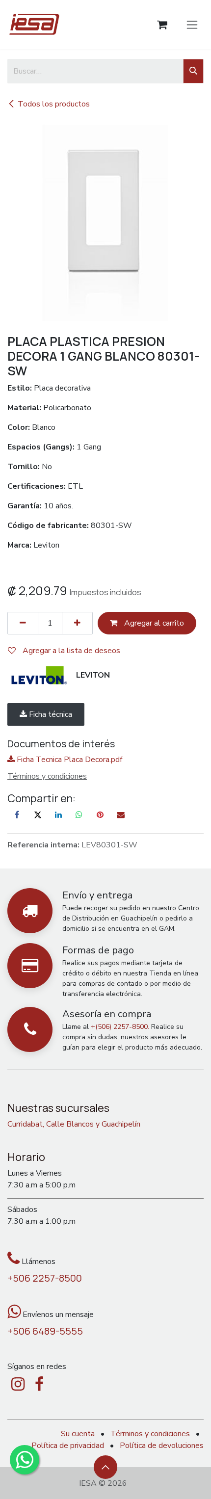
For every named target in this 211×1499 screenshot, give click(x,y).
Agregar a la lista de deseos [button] (70, 650)
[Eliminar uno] (22, 623)
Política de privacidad (67, 1445)
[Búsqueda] (193, 71)
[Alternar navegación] (192, 24)
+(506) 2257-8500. (120, 1026)
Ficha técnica (49, 714)
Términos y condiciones (150, 1433)
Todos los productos (54, 104)
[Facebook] (17, 814)
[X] (38, 814)
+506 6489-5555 (45, 1331)
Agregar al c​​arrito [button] (153, 623)
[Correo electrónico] (121, 814)
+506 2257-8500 (44, 1278)
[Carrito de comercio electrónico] (162, 24)
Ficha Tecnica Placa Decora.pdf (68, 759)
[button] (105, 1467)
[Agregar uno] (77, 623)
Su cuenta (78, 1433)
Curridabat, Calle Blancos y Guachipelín (73, 1124)
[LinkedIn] (58, 814)
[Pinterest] (100, 814)
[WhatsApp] (79, 814)
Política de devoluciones (162, 1445)
